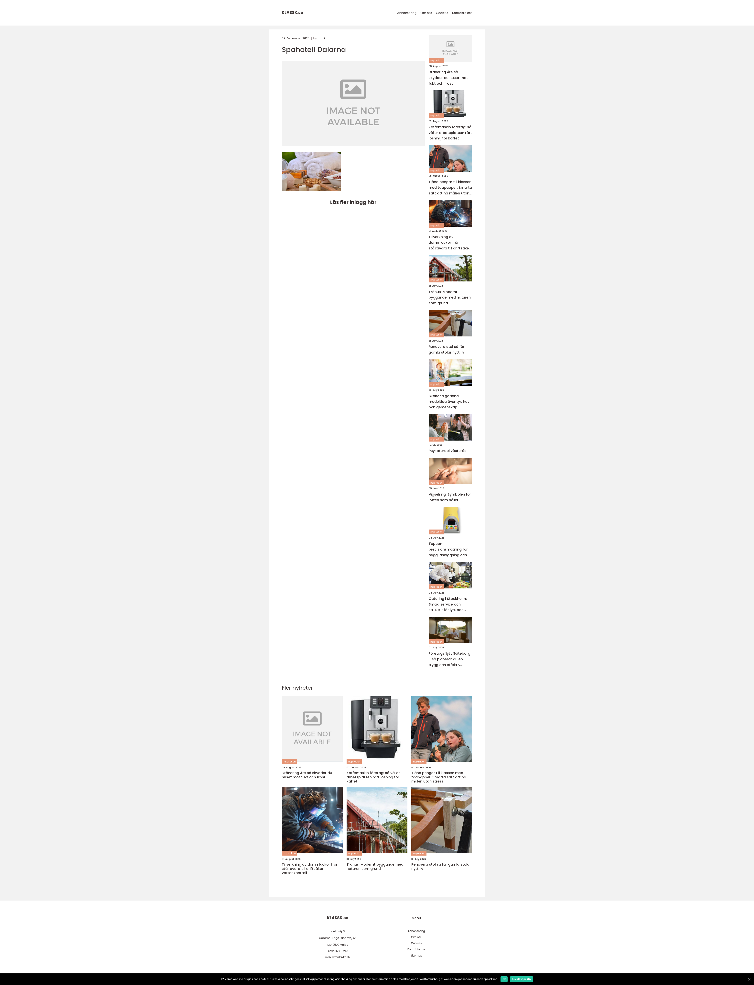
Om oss (426, 13)
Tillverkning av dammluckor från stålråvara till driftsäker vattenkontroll (449, 242)
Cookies (442, 13)
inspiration (436, 60)
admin (322, 38)
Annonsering (406, 13)
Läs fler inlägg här (353, 202)
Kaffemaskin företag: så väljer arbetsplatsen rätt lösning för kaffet (450, 133)
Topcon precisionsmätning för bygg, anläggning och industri (448, 549)
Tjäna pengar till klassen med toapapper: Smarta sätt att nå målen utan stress (450, 187)
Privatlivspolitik (521, 979)
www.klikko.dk (341, 957)
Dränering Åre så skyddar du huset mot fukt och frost (448, 78)
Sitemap (416, 956)
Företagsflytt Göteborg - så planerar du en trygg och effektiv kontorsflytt (449, 659)
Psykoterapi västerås (447, 450)
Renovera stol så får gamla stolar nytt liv (446, 349)
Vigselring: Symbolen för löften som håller (450, 497)
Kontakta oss (462, 13)
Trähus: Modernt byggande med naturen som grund (450, 297)
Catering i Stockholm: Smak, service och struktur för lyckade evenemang (448, 604)
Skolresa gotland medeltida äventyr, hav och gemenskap (449, 401)
